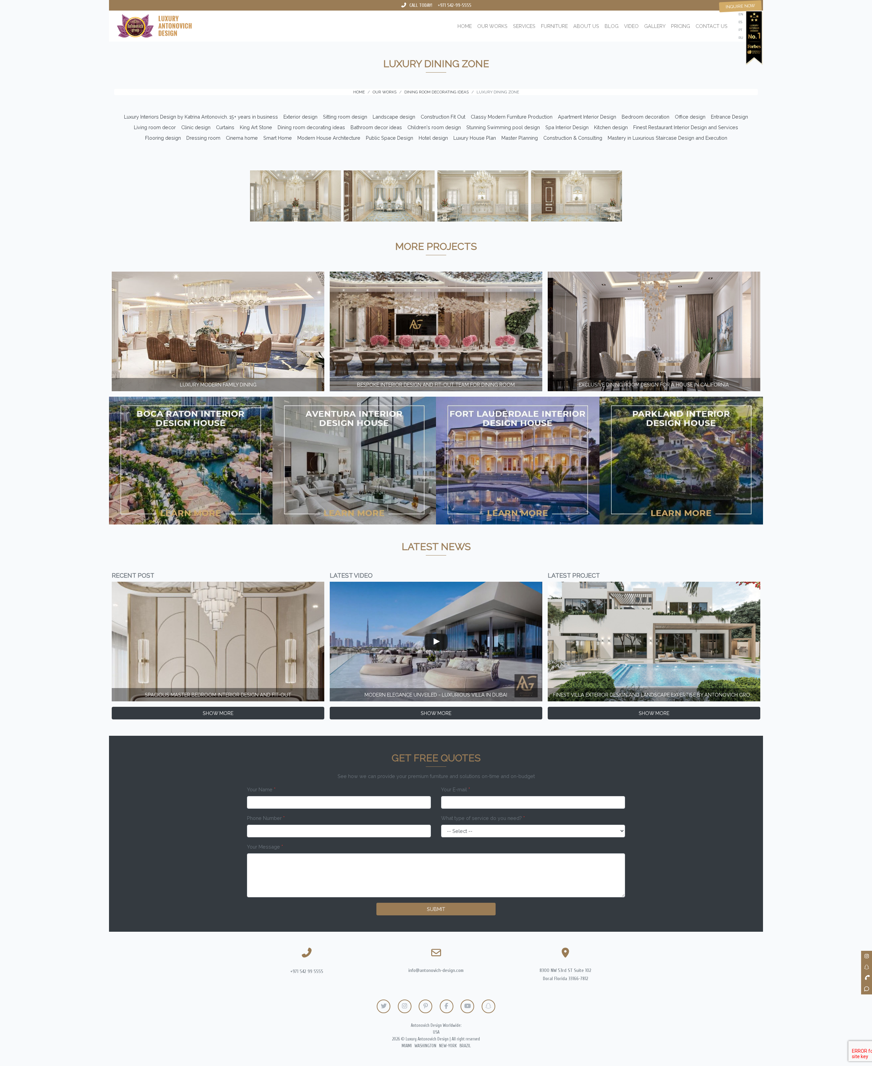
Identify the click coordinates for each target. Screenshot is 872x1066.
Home (464, 26)
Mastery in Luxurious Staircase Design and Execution (667, 138)
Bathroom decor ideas (376, 127)
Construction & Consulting (572, 138)
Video (631, 26)
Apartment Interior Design (587, 117)
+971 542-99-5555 (454, 5)
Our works (492, 26)
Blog (612, 26)
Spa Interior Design (567, 127)
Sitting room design (345, 117)
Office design (690, 117)
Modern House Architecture (328, 138)
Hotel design (433, 138)
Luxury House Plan (474, 138)
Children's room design (434, 127)
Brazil (465, 1046)
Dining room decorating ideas (311, 127)
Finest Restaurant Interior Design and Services (685, 127)
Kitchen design (611, 127)
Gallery (655, 26)
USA (436, 1032)
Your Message (265, 847)
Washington (425, 1046)
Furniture (554, 26)
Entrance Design (729, 117)
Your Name (261, 789)
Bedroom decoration (645, 117)
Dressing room (203, 138)
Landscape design (394, 117)
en (740, 14)
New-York (448, 1046)
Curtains (225, 127)
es (740, 22)
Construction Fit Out (443, 117)
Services (524, 26)
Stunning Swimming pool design (503, 127)
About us (586, 26)
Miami (407, 1046)
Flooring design (163, 138)
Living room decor (155, 127)
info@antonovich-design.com (436, 970)
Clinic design (196, 127)
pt (740, 30)
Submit (436, 909)
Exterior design (300, 117)
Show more (218, 713)
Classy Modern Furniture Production (511, 117)
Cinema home (242, 138)
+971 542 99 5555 (306, 971)
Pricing (680, 26)
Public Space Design (389, 138)
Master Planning (519, 138)
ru (740, 38)
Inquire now (740, 6)
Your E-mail (455, 789)
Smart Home (277, 138)
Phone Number (266, 818)
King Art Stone (256, 127)
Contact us (712, 26)
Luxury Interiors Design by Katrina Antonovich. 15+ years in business (201, 117)
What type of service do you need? (483, 818)
